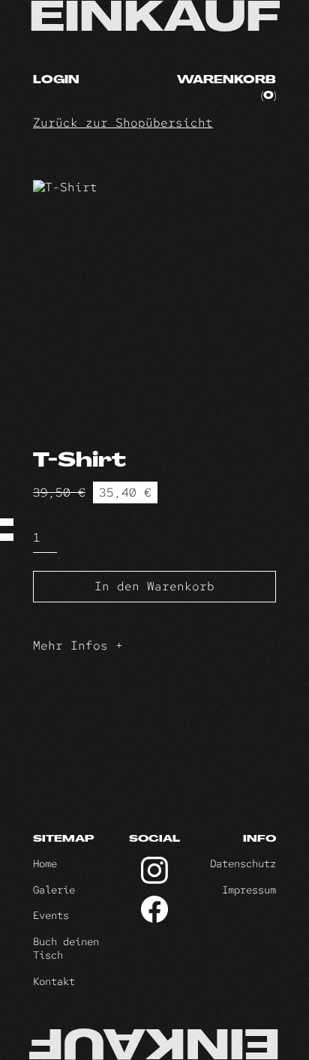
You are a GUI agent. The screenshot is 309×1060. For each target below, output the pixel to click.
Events (51, 915)
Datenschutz (243, 863)
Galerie (54, 889)
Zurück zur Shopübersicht (123, 123)
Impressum (249, 889)
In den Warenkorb (154, 586)
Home (45, 863)
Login (56, 80)
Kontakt (54, 981)
